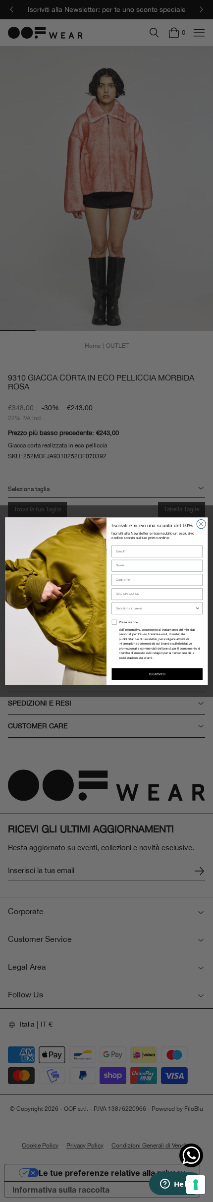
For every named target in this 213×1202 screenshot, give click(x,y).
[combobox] (155, 608)
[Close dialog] (201, 523)
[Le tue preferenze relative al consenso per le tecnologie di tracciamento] (195, 1184)
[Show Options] (197, 608)
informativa (132, 629)
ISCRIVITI (157, 674)
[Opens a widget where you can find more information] (176, 1184)
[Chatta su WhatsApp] (191, 1155)
